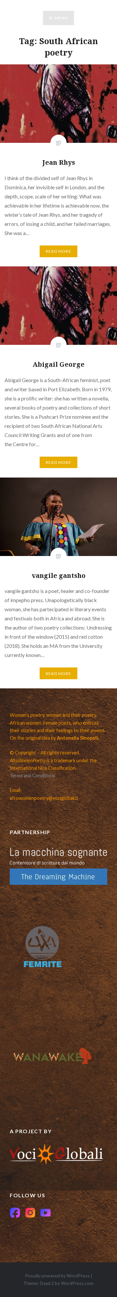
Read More (58, 251)
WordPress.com (77, 1283)
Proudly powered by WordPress (57, 1275)
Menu (61, 17)
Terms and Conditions (32, 775)
